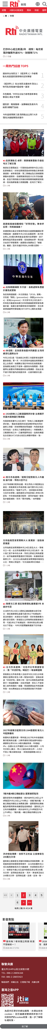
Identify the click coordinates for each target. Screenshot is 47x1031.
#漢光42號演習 (16, 10)
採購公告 (15, 982)
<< (5, 895)
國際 (44, 10)
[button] (37, 4)
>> (29, 902)
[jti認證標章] (23, 1000)
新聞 (12, 15)
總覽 (4, 10)
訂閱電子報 (25, 982)
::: (3, 15)
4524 (28, 908)
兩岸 (29, 10)
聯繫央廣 (7, 964)
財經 (37, 10)
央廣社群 (35, 982)
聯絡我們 (5, 982)
